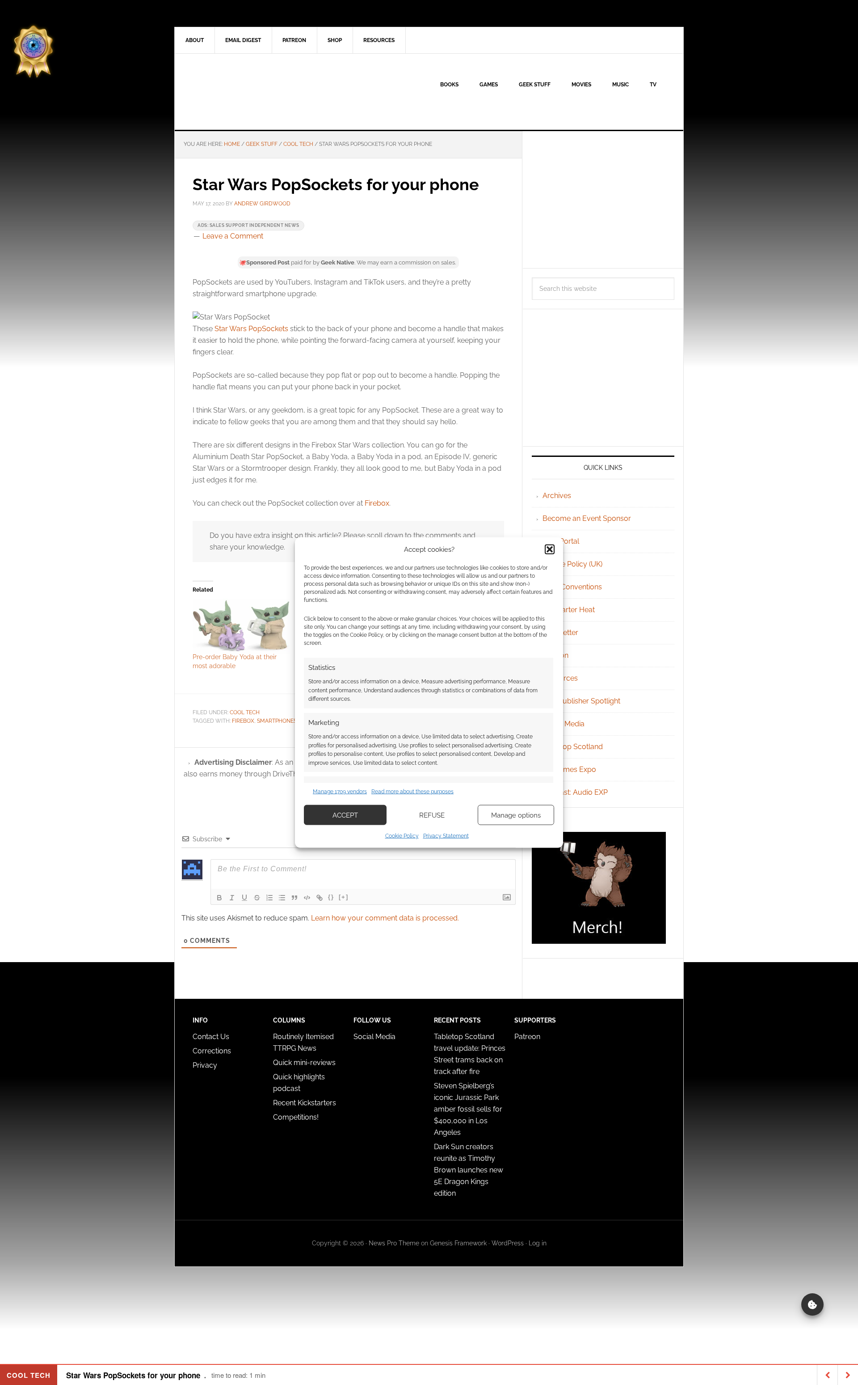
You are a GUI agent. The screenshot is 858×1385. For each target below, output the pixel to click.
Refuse (432, 815)
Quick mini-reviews (304, 1062)
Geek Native (251, 92)
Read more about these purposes (412, 791)
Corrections (212, 1051)
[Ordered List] (269, 897)
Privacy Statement (446, 836)
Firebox (377, 503)
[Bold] (219, 897)
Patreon (527, 1036)
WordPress (508, 1243)
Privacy (205, 1065)
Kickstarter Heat (569, 609)
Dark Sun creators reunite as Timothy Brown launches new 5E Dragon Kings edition (468, 1169)
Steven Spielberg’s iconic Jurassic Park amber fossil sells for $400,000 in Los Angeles (468, 1109)
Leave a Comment (232, 236)
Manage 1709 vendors (340, 791)
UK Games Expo (569, 769)
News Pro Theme (394, 1243)
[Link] (319, 897)
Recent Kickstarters (305, 1103)
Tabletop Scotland (573, 746)
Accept (345, 815)
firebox (243, 721)
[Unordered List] (282, 897)
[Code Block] (307, 897)
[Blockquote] (294, 897)
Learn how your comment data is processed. (385, 918)
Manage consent (812, 1304)
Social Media (564, 724)
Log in (538, 1243)
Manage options (516, 815)
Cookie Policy (402, 836)
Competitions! (296, 1117)
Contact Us (211, 1036)
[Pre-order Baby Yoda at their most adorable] (241, 626)
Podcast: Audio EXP (575, 792)
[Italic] (232, 897)
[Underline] (244, 897)
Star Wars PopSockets (251, 328)
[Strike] (257, 897)
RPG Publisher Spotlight (581, 701)
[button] (549, 549)
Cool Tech (245, 712)
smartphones (277, 721)
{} (331, 897)
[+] (344, 897)
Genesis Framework (458, 1243)
